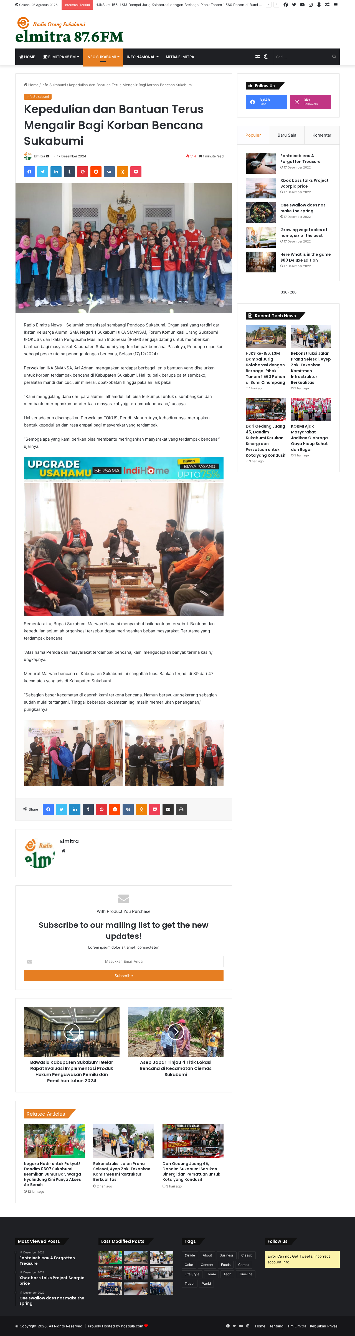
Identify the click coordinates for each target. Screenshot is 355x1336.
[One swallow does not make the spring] (261, 212)
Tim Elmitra (296, 1326)
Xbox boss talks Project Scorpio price (304, 183)
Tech (227, 1274)
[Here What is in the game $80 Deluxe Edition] (261, 262)
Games (243, 1265)
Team (211, 1274)
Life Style (192, 1274)
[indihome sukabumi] (124, 468)
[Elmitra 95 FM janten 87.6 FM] (70, 29)
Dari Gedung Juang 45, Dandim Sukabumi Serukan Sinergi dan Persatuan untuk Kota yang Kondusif (191, 1171)
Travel (189, 1283)
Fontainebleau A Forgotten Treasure (300, 158)
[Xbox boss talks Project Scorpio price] (261, 188)
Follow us (278, 1241)
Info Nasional (141, 57)
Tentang (276, 1326)
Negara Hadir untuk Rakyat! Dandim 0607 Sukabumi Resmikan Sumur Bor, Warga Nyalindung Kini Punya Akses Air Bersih (52, 1174)
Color (189, 1265)
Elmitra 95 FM (61, 57)
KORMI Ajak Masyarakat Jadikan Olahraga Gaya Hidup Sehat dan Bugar (309, 437)
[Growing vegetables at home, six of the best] (261, 237)
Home (29, 57)
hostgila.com (132, 1326)
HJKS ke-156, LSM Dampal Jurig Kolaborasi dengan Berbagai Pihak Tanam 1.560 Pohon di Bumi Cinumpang (186, 4)
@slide (190, 1255)
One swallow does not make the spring (302, 208)
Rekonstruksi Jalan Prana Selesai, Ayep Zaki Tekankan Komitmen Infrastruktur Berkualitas (121, 1171)
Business (227, 1255)
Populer (253, 135)
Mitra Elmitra (180, 57)
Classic (247, 1255)
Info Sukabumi (101, 57)
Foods (225, 1265)
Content (207, 1265)
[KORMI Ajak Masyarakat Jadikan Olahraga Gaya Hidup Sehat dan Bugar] (311, 409)
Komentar (322, 135)
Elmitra (39, 156)
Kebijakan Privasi (324, 1326)
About (207, 1255)
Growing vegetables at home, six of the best (304, 232)
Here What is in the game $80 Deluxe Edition (305, 257)
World (206, 1283)
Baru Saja (287, 135)
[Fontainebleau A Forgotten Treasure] (261, 163)
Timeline (245, 1274)
